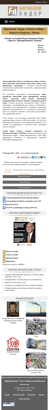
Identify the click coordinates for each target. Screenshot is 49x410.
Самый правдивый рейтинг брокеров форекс (22, 198)
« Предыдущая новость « (24, 176)
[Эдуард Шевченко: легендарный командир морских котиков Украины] (13, 316)
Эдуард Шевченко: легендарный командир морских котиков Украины (13, 320)
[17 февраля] (36, 316)
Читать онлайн (12, 251)
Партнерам (10, 261)
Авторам (41, 395)
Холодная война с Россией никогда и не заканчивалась (23, 280)
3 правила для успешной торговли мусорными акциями (24, 285)
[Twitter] (35, 157)
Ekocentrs (13, 354)
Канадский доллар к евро (36, 352)
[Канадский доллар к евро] (36, 350)
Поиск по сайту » (42, 2)
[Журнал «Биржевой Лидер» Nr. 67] (24, 231)
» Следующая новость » (24, 187)
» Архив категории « (24, 182)
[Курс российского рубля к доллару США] (36, 368)
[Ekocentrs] (13, 352)
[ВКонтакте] (33, 157)
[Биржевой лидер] (24, 16)
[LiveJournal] (44, 157)
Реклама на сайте (18, 395)
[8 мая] (36, 334)
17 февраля (36, 318)
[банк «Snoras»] (20, 78)
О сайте (7, 395)
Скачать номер (12, 255)
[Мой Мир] (41, 157)
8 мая (36, 336)
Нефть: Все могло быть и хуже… (16, 282)
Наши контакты (24, 399)
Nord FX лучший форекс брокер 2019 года (21, 208)
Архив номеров (12, 258)
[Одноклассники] (38, 157)
